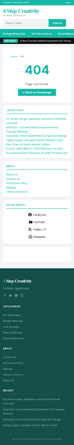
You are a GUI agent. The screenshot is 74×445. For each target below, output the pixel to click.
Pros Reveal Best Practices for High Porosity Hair (36, 153)
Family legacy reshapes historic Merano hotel (34, 140)
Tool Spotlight (11, 326)
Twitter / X (39, 229)
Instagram (39, 236)
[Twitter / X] (10, 296)
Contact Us (13, 178)
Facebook (39, 214)
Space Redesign (12, 332)
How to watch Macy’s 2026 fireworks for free (34, 148)
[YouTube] (16, 296)
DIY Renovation (42, 33)
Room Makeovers (13, 338)
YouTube (39, 222)
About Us (11, 174)
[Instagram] (22, 296)
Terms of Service (17, 191)
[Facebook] (4, 296)
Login (68, 2)
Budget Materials (14, 33)
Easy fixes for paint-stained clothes (28, 144)
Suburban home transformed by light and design (36, 135)
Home (14, 56)
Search (57, 22)
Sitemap (11, 187)
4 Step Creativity (21, 10)
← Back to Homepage (37, 92)
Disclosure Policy (17, 183)
